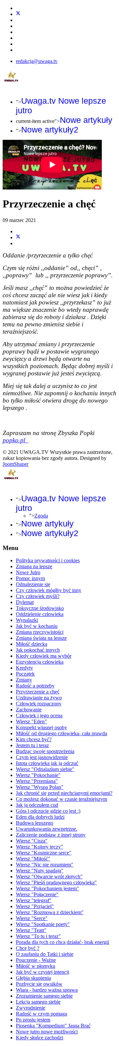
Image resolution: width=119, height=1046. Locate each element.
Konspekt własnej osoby (41, 727)
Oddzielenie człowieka (39, 614)
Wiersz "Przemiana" (37, 781)
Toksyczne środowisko (40, 608)
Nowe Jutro (28, 572)
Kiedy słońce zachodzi (39, 1037)
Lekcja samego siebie (38, 1002)
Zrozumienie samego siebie (44, 996)
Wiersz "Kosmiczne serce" (43, 852)
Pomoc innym (30, 578)
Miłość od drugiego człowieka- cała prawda (61, 733)
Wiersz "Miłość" (33, 858)
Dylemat (25, 602)
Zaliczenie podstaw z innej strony (51, 835)
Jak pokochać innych (38, 650)
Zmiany (24, 680)
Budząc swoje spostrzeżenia (45, 751)
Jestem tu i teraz (32, 745)
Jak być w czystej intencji (42, 972)
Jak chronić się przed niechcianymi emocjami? (64, 793)
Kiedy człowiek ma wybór (43, 656)
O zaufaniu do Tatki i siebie (44, 954)
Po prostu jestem (33, 1019)
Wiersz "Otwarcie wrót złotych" (49, 876)
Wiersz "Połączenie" (37, 894)
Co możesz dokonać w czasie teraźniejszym (61, 799)
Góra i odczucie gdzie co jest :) (48, 811)
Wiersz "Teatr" (31, 930)
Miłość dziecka (31, 644)
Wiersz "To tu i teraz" (38, 936)
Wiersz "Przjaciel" (35, 906)
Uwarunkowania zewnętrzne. (46, 829)
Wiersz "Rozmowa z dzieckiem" (50, 912)
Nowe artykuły (86, 120)
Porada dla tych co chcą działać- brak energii (62, 942)
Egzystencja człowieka (39, 662)
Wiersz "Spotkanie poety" (43, 924)
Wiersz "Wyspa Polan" (39, 787)
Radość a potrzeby (35, 685)
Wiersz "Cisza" (32, 841)
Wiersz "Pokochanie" (38, 775)
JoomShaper (15, 464)
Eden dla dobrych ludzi (40, 817)
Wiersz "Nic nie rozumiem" (44, 864)
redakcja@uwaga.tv (37, 61)
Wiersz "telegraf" (34, 900)
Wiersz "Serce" (32, 918)
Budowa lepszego (34, 823)
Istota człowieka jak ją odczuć (47, 763)
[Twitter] (18, 14)
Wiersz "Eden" (31, 721)
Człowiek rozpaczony (38, 703)
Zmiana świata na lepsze (41, 638)
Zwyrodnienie (30, 1008)
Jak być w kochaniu (37, 626)
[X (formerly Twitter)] (18, 237)
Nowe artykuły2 (49, 129)
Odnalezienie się (33, 584)
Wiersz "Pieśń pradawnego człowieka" (56, 882)
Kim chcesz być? (34, 739)
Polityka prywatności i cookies (48, 560)
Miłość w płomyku (35, 966)
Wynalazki (27, 620)
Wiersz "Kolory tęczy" (39, 847)
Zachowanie (29, 709)
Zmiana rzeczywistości (39, 632)
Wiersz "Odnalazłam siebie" (45, 769)
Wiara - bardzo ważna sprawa (47, 990)
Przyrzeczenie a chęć (38, 691)
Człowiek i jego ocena (39, 715)
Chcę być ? (27, 948)
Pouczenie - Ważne (36, 960)
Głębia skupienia (33, 978)
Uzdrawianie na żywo (39, 697)
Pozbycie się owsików (39, 984)
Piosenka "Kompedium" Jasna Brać (53, 1025)
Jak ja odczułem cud (37, 805)
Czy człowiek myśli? (38, 596)
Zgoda (41, 516)
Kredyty (24, 668)
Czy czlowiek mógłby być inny (48, 590)
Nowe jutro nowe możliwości (47, 1031)
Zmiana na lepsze (34, 566)
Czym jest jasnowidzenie (42, 757)
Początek (25, 674)
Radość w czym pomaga (41, 1014)
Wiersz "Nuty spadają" (39, 870)
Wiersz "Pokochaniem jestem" (47, 888)
